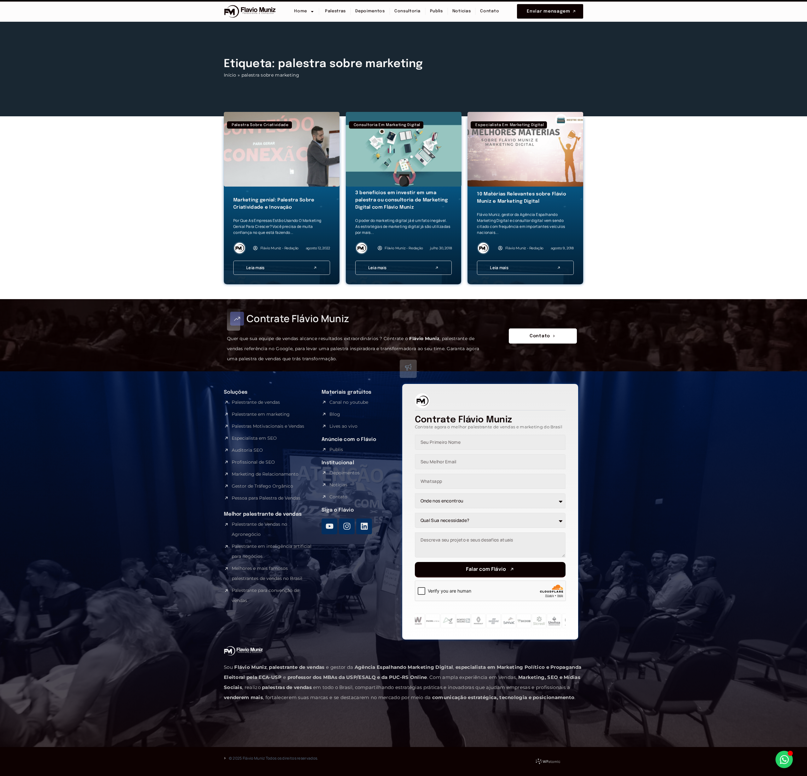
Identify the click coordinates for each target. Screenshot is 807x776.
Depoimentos (370, 11)
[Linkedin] (364, 526)
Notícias (461, 11)
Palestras (335, 11)
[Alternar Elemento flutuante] (784, 759)
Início (230, 75)
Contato (489, 11)
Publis (436, 11)
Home (300, 11)
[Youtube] (329, 526)
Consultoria (407, 11)
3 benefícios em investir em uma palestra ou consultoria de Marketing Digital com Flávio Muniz (401, 200)
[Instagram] (347, 526)
